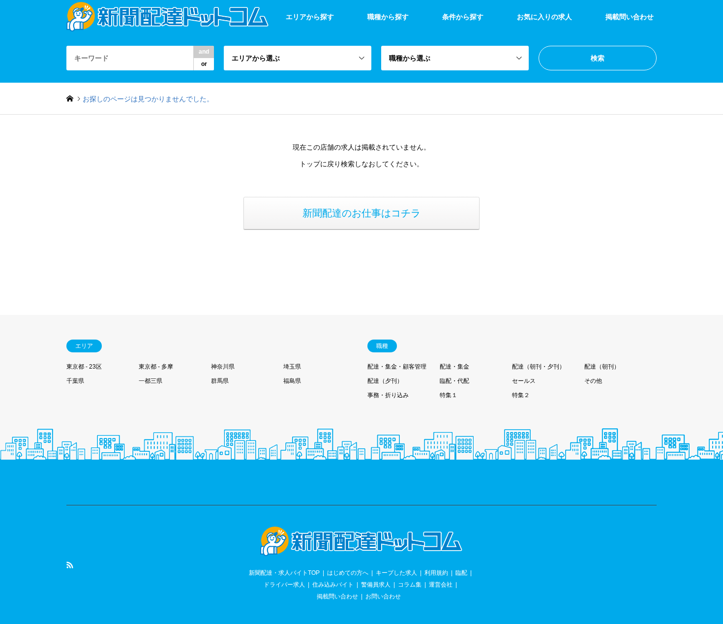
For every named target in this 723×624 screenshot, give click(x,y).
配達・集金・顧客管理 (396, 366)
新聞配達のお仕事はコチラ (361, 213)
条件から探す (462, 17)
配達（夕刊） (385, 380)
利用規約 (436, 572)
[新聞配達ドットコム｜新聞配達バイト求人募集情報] (361, 550)
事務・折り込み (388, 395)
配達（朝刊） (602, 366)
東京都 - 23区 (84, 366)
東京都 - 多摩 (156, 366)
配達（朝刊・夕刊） (538, 366)
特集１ (448, 395)
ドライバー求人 (284, 584)
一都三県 (150, 380)
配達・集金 (454, 366)
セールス (524, 380)
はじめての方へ (347, 572)
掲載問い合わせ (629, 17)
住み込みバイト (333, 584)
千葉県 (75, 380)
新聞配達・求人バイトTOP (284, 572)
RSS (69, 565)
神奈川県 (223, 366)
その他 (593, 380)
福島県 (292, 380)
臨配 (461, 572)
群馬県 (220, 380)
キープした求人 (396, 572)
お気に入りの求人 (544, 17)
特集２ (521, 395)
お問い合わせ (383, 596)
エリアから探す (310, 17)
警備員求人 (376, 584)
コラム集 (410, 584)
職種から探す (388, 17)
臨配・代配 (454, 380)
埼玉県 (292, 366)
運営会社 (440, 584)
